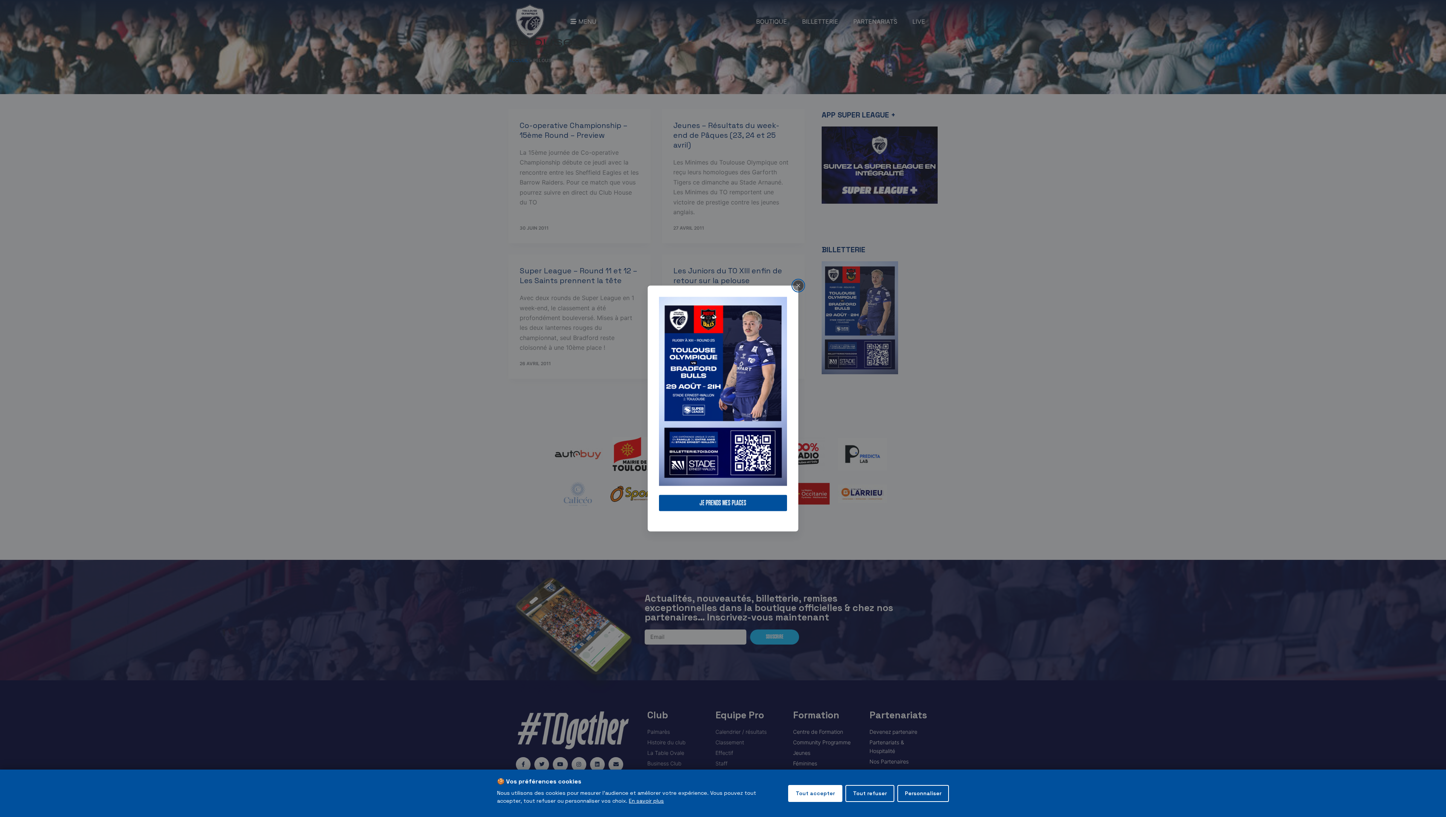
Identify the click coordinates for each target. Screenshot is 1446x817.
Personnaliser (923, 793)
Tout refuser (870, 793)
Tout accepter (815, 793)
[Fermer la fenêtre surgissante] (798, 285)
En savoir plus (646, 800)
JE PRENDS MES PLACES (723, 503)
